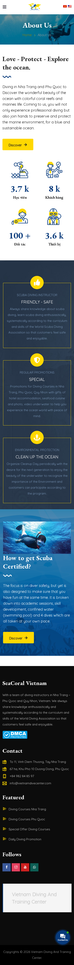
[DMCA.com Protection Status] (37, 735)
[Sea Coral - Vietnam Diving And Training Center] (35, 7)
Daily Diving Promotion (25, 839)
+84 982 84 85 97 (22, 776)
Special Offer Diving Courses (29, 829)
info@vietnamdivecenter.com (30, 783)
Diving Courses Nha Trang (27, 809)
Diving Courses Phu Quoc (27, 819)
